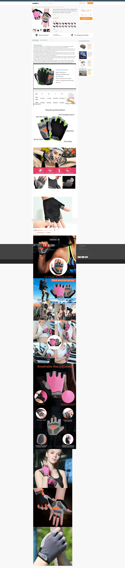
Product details (35, 40)
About (46, 0)
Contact (52, 0)
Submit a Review (53, 239)
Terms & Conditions (51, 250)
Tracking (49, 0)
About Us (49, 247)
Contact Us (81, 247)
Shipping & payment (43, 40)
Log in (92, 0)
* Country (35, 233)
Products (36, 0)
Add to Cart (86, 18)
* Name (35, 229)
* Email (35, 231)
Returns (43, 0)
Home (32, 0)
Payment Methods (66, 247)
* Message (57, 229)
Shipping (39, 0)
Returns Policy (65, 250)
